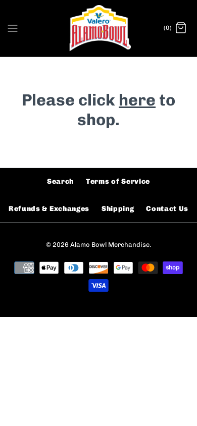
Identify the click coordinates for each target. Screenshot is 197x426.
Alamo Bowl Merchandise (110, 244)
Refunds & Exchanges (49, 208)
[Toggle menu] (12, 27)
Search (60, 181)
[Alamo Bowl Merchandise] (99, 28)
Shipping (118, 208)
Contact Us (167, 208)
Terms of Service (118, 181)
